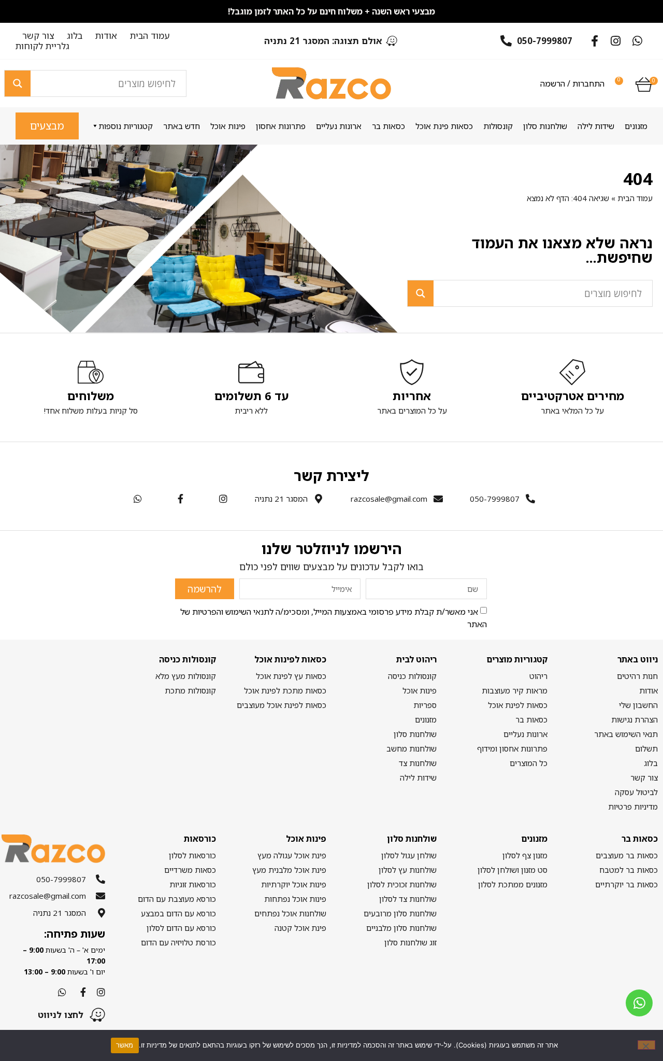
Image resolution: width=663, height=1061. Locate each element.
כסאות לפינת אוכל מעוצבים (281, 705)
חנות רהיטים (637, 676)
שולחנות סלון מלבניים (401, 928)
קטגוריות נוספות (125, 126)
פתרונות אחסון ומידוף (512, 748)
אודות (106, 36)
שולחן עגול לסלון (409, 855)
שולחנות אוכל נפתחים (290, 913)
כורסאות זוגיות (192, 884)
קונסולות (498, 126)
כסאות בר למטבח (628, 870)
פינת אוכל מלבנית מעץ (289, 870)
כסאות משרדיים (189, 870)
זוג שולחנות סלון (410, 942)
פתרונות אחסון (281, 126)
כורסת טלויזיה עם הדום (178, 942)
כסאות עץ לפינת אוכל (291, 676)
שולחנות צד (418, 763)
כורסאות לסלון (192, 855)
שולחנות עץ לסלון (408, 870)
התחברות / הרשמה (572, 83)
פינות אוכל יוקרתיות (293, 884)
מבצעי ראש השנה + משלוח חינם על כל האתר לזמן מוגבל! (331, 11)
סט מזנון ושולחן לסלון (512, 870)
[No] (646, 1045)
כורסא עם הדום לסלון (181, 928)
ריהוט (538, 676)
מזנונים (636, 126)
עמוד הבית (150, 36)
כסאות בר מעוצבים (627, 855)
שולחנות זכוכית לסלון (402, 884)
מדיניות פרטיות (633, 806)
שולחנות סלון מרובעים (400, 913)
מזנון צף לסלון (524, 855)
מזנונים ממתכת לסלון (512, 884)
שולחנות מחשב (411, 748)
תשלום (646, 748)
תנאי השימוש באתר (626, 734)
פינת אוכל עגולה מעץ (291, 855)
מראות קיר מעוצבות (514, 690)
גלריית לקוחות (42, 46)
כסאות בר (388, 126)
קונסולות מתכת (190, 690)
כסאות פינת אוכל (444, 126)
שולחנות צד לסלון (408, 899)
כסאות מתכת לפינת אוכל (285, 690)
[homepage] (331, 83)
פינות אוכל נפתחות (295, 899)
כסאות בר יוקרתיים (626, 884)
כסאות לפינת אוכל (517, 705)
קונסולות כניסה (412, 676)
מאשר (125, 1045)
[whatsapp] (639, 1002)
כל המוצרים (528, 763)
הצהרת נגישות (634, 719)
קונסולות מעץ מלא (185, 676)
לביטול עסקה (636, 792)
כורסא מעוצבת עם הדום (176, 899)
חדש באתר (181, 126)
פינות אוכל (228, 126)
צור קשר (38, 36)
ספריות (425, 705)
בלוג (74, 36)
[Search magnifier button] (18, 83)
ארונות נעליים (339, 126)
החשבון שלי (638, 705)
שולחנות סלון (545, 126)
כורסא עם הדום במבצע (178, 913)
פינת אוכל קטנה (300, 928)
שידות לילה (596, 126)
